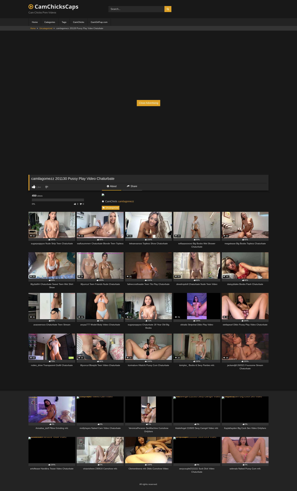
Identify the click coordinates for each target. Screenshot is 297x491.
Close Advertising (148, 103)
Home (35, 22)
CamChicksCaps (55, 6)
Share (133, 186)
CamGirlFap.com (99, 22)
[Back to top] (287, 482)
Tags (64, 22)
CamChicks (78, 22)
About (113, 186)
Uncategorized (45, 28)
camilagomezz (126, 201)
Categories (49, 22)
